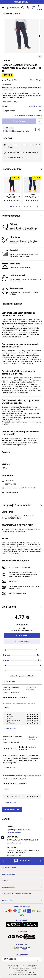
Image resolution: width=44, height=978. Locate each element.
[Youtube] (13, 937)
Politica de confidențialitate (29, 966)
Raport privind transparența (26, 972)
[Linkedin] (21, 937)
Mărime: (4, 106)
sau (23, 152)
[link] (22, 635)
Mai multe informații (14, 833)
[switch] (40, 121)
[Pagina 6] (27, 206)
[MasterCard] (10, 911)
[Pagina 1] (13, 206)
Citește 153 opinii (28, 80)
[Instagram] (17, 937)
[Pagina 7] (30, 206)
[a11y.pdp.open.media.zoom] (22, 36)
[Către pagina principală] (13, 8)
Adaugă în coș (19, 121)
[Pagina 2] (16, 206)
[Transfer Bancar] (20, 912)
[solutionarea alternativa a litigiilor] (22, 949)
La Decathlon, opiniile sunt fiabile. (22, 676)
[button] (39, 36)
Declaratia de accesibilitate (30, 974)
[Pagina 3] (19, 206)
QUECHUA (6, 61)
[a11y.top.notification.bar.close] (41, 2)
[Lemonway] (22, 914)
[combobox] (22, 110)
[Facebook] (9, 937)
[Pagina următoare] (37, 206)
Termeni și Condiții (12, 966)
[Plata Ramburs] (39, 911)
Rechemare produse (14, 974)
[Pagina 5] (24, 206)
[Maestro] (15, 911)
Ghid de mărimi (37, 106)
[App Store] (14, 926)
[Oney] (34, 911)
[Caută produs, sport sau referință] (22, 7)
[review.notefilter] (40, 650)
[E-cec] (29, 912)
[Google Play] (30, 926)
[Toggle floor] (41, 169)
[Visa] (5, 911)
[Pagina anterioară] (6, 206)
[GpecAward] (29, 939)
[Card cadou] (24, 911)
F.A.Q (14, 972)
